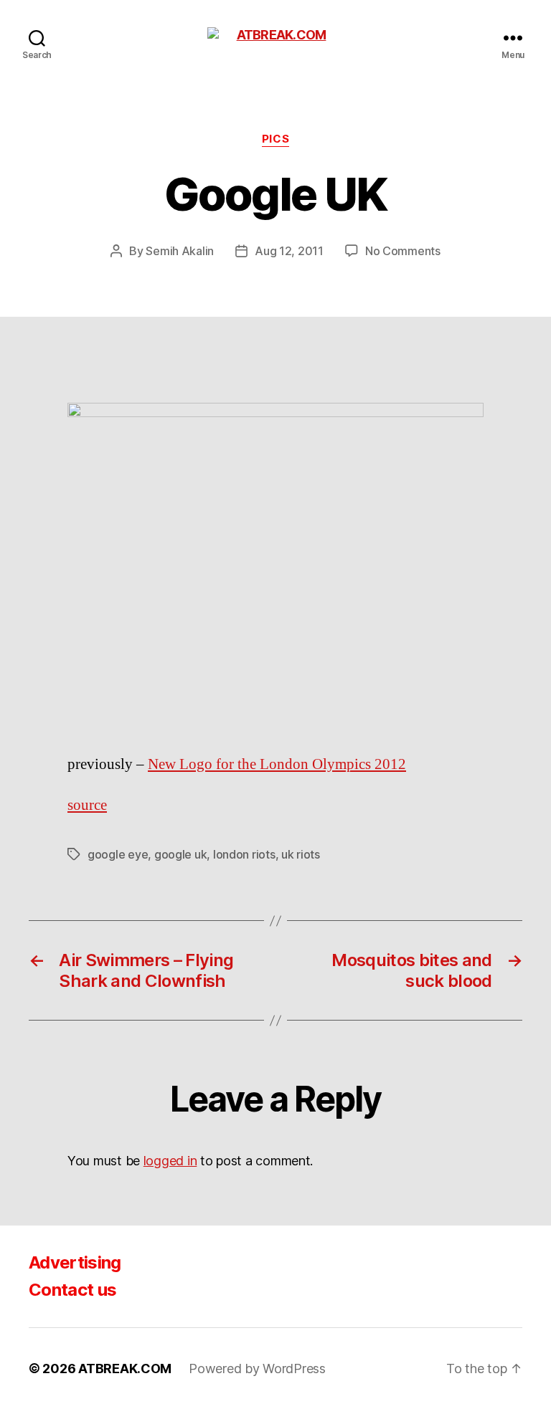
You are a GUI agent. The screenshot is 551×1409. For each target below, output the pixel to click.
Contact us (72, 1289)
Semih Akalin (180, 251)
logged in (170, 1160)
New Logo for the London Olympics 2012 (277, 764)
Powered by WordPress (257, 1368)
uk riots (300, 854)
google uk (180, 854)
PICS (275, 139)
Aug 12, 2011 (289, 251)
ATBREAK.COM (124, 1368)
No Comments (403, 251)
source (87, 805)
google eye (118, 854)
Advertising (75, 1262)
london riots (244, 854)
